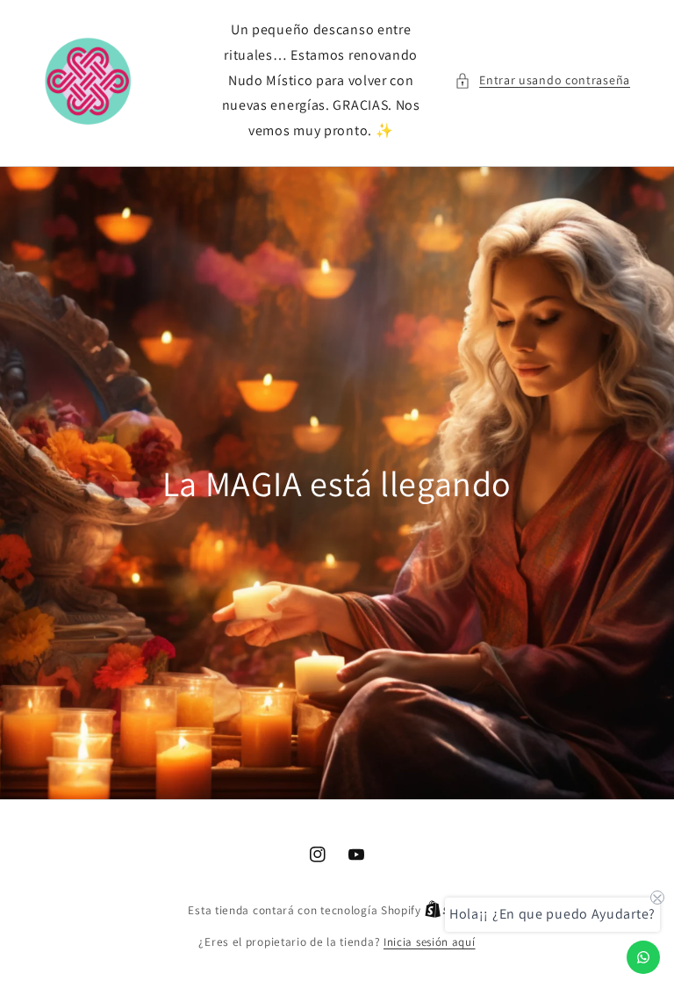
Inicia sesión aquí (430, 941)
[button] (542, 80)
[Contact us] (643, 957)
